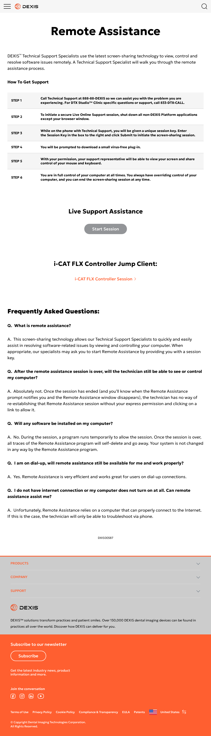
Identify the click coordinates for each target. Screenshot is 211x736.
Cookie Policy (65, 712)
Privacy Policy (42, 712)
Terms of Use (19, 712)
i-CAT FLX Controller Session (103, 279)
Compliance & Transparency (98, 712)
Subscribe (28, 656)
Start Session (105, 229)
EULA (126, 712)
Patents (139, 712)
